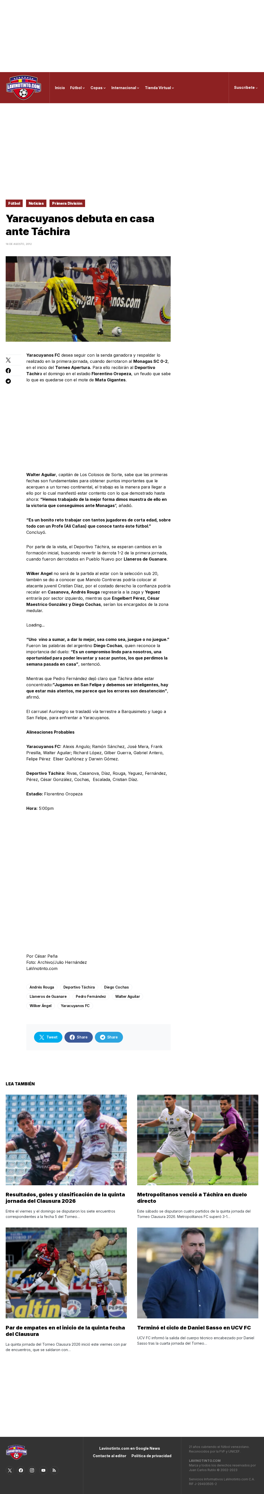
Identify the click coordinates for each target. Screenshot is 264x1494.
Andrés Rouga (42, 987)
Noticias (36, 203)
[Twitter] (10, 1470)
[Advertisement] (132, 36)
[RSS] (54, 1470)
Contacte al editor (109, 1456)
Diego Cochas (116, 987)
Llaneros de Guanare (48, 996)
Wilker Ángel (41, 1005)
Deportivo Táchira (79, 987)
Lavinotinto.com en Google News (129, 1448)
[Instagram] (32, 1470)
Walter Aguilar (127, 996)
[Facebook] (21, 1470)
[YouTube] (43, 1470)
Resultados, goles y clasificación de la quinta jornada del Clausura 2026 (65, 1197)
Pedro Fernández (91, 996)
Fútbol (14, 203)
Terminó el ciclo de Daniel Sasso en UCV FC (194, 1328)
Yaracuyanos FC (75, 1005)
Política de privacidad (151, 1456)
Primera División (67, 203)
